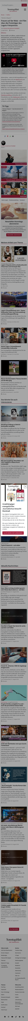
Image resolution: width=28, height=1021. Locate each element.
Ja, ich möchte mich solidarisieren (13, 533)
